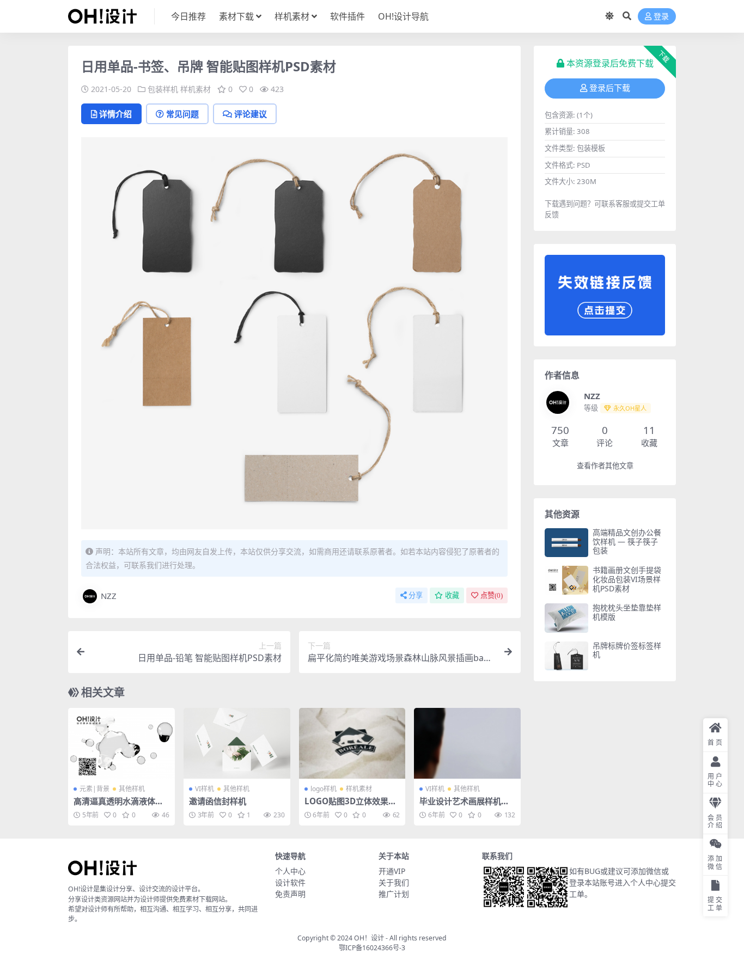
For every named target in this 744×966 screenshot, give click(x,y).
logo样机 (323, 788)
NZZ (109, 595)
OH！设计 (369, 938)
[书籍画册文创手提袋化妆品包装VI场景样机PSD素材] (566, 580)
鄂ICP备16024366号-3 (372, 947)
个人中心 (290, 871)
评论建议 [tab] (250, 113)
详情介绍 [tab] (115, 113)
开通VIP (392, 871)
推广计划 (394, 894)
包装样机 (163, 89)
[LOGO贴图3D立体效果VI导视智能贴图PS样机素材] (352, 743)
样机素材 (292, 16)
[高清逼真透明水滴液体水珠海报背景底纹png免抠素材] (121, 743)
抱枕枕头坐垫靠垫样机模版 (627, 612)
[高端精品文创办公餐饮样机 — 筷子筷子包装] (566, 542)
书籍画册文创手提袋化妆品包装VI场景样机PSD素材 (627, 579)
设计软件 (290, 882)
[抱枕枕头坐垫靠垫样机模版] (566, 617)
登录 (661, 17)
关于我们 (394, 882)
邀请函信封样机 (217, 801)
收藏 (452, 595)
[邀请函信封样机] (237, 743)
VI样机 (204, 788)
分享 (415, 595)
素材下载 (236, 16)
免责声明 (290, 894)
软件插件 (347, 16)
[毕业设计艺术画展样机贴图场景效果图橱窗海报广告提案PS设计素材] (467, 743)
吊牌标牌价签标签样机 (627, 650)
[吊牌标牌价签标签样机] (566, 655)
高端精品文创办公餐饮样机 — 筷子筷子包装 (627, 541)
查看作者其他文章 (605, 466)
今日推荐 (188, 16)
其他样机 (132, 788)
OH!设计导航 (403, 16)
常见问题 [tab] (182, 113)
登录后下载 (609, 88)
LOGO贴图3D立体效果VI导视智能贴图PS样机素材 (350, 806)
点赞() (491, 595)
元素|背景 (94, 788)
